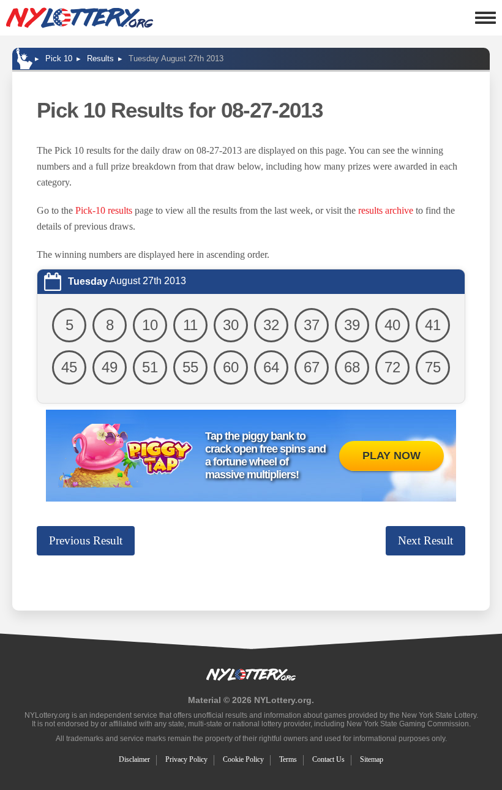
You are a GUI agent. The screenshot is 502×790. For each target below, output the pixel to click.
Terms (288, 759)
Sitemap (371, 759)
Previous (85, 540)
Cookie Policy (243, 759)
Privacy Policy (186, 759)
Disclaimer (134, 759)
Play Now (391, 456)
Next (425, 540)
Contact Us (328, 759)
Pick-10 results (103, 210)
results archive (385, 210)
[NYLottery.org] (79, 18)
